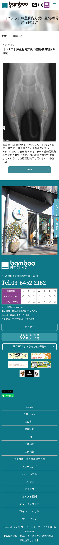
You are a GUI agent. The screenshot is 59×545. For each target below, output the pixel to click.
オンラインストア (29, 504)
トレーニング (29, 466)
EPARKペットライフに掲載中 (29, 346)
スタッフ (29, 481)
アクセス (29, 326)
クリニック (29, 414)
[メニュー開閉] (54, 4)
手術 (29, 436)
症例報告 (29, 451)
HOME (4, 36)
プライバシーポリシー (29, 511)
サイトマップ (29, 519)
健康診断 (29, 429)
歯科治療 (29, 444)
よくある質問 (29, 496)
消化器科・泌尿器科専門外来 (29, 459)
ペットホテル (29, 474)
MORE (29, 169)
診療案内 (29, 421)
